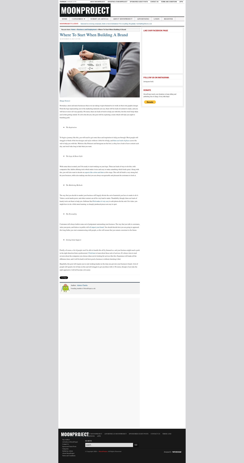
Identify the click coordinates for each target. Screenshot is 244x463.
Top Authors (66, 439)
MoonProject (85, 10)
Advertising (143, 19)
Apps (181, 2)
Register (168, 19)
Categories (77, 19)
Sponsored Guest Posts (139, 2)
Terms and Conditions (169, 2)
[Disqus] (100, 330)
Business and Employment (87, 29)
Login (156, 19)
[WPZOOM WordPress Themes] (177, 452)
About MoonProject (97, 2)
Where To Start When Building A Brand (94, 34)
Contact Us (154, 2)
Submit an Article (99, 19)
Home (64, 19)
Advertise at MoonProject (117, 2)
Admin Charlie (82, 285)
